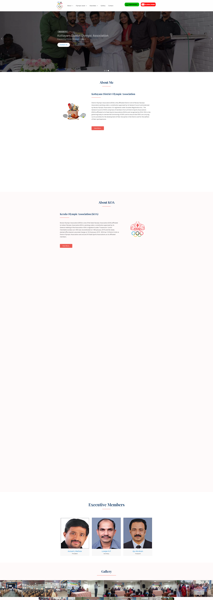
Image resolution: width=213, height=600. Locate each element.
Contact (110, 6)
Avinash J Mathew (75, 551)
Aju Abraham (138, 551)
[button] (72, 5)
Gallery (103, 6)
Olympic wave (80, 6)
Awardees (93, 6)
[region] (106, 38)
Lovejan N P (106, 551)
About (69, 6)
